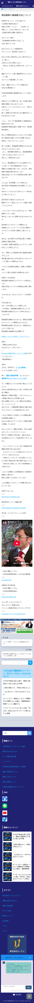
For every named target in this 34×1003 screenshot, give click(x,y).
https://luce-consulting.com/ (11, 497)
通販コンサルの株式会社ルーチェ (17, 2)
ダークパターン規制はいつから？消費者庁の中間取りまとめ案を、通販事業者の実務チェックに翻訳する (16, 701)
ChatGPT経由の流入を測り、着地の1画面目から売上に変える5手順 (16, 682)
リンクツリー (7, 761)
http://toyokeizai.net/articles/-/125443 (14, 508)
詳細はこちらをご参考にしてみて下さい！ (16, 336)
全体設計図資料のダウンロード (13, 787)
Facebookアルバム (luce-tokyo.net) (13, 614)
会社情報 (5, 921)
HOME (18, 994)
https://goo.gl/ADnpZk (9, 597)
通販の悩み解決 (7, 906)
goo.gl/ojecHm (6, 580)
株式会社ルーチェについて (11, 895)
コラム (4, 931)
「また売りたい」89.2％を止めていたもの (16, 693)
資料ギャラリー (7, 916)
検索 (30, 663)
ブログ (4, 926)
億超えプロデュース (9, 777)
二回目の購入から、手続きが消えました (16, 688)
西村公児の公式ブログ (10, 751)
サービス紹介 (7, 911)
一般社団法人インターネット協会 (13, 746)
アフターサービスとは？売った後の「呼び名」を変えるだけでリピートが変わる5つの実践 (16, 710)
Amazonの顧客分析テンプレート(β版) (14, 353)
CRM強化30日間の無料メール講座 (14, 766)
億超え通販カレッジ (9, 782)
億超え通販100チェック (10, 771)
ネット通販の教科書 (9, 756)
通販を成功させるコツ (10, 900)
